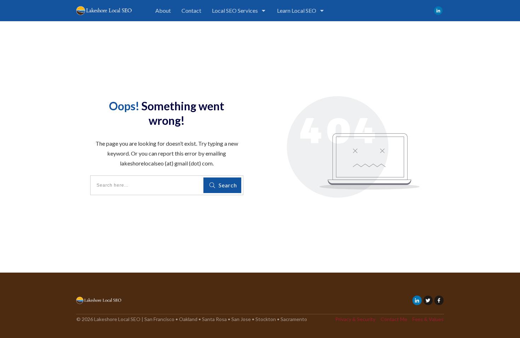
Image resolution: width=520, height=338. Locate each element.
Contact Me (394, 319)
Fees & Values (428, 319)
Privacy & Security (355, 319)
